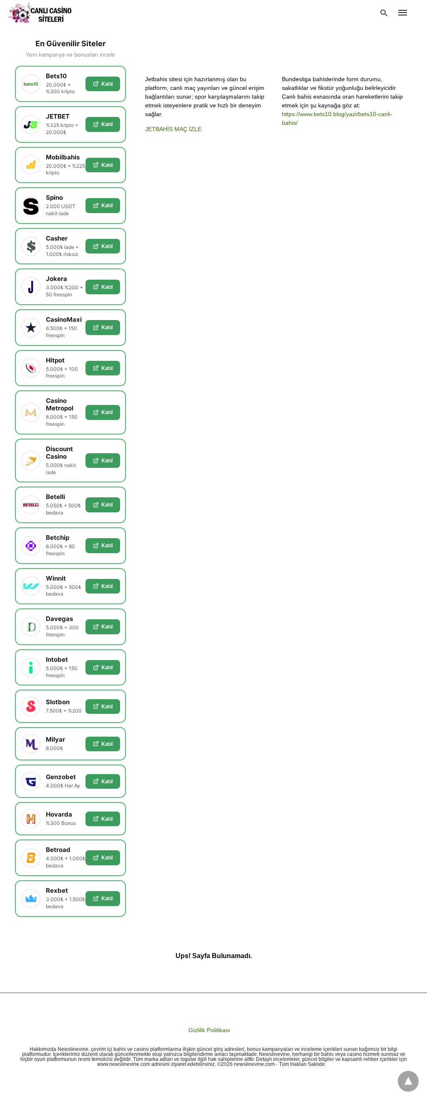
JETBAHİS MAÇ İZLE (173, 129)
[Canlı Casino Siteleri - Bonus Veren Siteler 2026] (40, 12)
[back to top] (408, 1081)
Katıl (107, 83)
